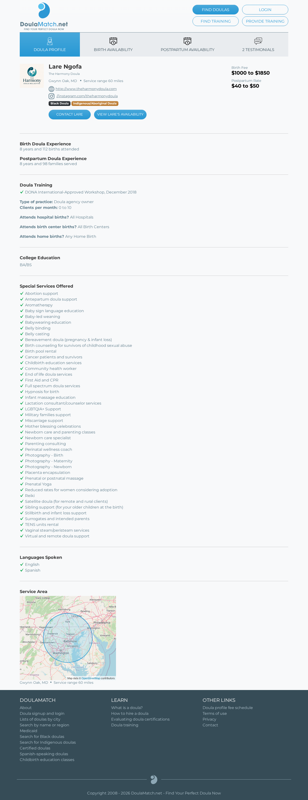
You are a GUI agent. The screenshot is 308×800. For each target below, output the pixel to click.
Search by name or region (44, 725)
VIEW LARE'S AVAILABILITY (120, 114)
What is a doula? (127, 707)
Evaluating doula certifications (140, 719)
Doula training (124, 725)
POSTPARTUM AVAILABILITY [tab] (187, 49)
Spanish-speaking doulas (44, 754)
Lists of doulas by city (40, 719)
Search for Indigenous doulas (48, 742)
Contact (210, 725)
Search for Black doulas (42, 736)
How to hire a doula (129, 713)
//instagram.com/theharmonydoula (87, 96)
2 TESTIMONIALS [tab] (258, 49)
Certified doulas (35, 748)
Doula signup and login (42, 713)
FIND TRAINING (216, 21)
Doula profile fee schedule (228, 707)
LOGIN (265, 9)
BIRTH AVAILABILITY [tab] (113, 49)
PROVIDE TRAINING (265, 21)
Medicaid (28, 731)
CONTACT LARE (69, 114)
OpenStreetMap (91, 678)
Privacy (209, 719)
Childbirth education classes (47, 759)
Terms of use (215, 713)
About (26, 707)
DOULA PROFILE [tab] (50, 49)
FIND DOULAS (215, 9)
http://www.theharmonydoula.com (86, 89)
